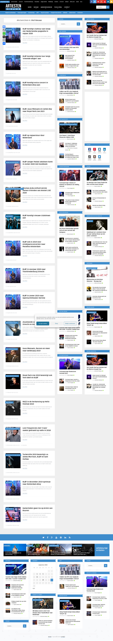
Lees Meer (25, 42)
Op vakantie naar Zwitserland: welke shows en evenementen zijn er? (18, 610)
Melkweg (50, 1)
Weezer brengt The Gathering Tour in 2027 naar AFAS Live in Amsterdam (99, 82)
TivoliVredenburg (28, 1)
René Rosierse (70, 139)
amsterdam (14, 1)
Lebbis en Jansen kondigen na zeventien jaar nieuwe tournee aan (45, 622)
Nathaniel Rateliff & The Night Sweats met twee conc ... (81, 553)
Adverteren (72, 12)
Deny (56, 323)
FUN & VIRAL (58, 7)
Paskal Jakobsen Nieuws (12, 162)
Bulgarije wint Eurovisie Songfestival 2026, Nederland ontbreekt (71, 337)
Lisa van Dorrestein (9, 551)
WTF (38, 12)
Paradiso (37, 1)
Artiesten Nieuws (71, 51)
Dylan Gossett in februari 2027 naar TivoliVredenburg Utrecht (99, 45)
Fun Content (9, 509)
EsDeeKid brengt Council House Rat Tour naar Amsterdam (98, 64)
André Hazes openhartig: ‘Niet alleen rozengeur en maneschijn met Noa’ (72, 249)
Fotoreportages (22, 12)
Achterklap (31, 12)
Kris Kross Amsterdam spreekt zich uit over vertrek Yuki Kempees (69, 230)
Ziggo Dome (44, 1)
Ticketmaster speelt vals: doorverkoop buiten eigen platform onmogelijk (99, 252)
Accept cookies (43, 323)
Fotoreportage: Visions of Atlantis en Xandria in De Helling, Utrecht (69, 184)
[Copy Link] (4, 30)
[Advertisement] (69, 283)
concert (21, 1)
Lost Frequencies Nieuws (12, 428)
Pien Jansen (30, 551)
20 (43, 580)
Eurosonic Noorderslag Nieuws (68, 124)
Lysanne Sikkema (71, 159)
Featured (62, 360)
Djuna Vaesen (70, 95)
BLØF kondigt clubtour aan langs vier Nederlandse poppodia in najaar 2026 (36, 31)
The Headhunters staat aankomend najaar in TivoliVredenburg (60, 553)
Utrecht (62, 1)
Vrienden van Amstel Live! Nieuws (14, 189)
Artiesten (80, 12)
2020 (77, 1)
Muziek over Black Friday (98, 205)
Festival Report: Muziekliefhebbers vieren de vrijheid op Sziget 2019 (72, 156)
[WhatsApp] (4, 33)
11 (37, 577)
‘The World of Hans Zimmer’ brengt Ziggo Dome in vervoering (72, 201)
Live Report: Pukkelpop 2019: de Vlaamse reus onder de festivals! (71, 145)
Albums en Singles (91, 268)
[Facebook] (4, 27)
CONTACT (67, 7)
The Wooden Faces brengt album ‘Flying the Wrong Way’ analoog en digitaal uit (99, 289)
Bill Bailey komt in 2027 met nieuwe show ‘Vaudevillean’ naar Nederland (43, 612)
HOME (30, 7)
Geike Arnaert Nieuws (11, 322)
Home (49, 636)
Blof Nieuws (9, 29)
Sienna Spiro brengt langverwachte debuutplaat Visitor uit (99, 333)
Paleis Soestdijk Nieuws (12, 109)
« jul (34, 588)
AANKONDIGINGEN (46, 7)
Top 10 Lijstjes (45, 12)
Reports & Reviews (10, 12)
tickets (56, 1)
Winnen (65, 12)
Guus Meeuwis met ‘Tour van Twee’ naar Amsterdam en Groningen (99, 243)
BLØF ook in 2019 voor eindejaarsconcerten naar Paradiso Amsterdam (34, 244)
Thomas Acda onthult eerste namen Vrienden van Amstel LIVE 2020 (37, 190)
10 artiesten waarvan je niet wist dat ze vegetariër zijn (37, 553)
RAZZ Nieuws (9, 402)
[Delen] (4, 43)
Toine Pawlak (70, 188)
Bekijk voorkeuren (70, 323)
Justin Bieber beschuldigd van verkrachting (13, 553)
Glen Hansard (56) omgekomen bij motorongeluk (69, 57)
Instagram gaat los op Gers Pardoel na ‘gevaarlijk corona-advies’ (72, 108)
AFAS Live (72, 1)
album (66, 1)
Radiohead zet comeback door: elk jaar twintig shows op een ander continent (72, 240)
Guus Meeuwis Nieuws (11, 349)
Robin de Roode (71, 111)
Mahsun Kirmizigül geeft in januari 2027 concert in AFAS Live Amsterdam (99, 73)
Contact (63, 636)
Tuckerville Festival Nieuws (13, 455)
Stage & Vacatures (56, 12)
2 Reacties (24, 445)
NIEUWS (36, 7)
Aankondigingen (64, 36)
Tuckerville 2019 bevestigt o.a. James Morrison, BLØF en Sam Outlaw (35, 456)
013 (81, 1)
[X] (4, 36)
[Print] (4, 40)
